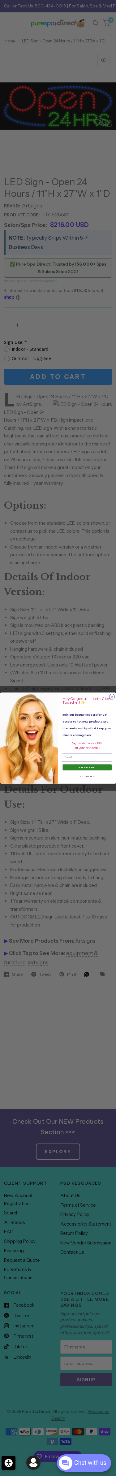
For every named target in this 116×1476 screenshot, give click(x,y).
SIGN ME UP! (87, 767)
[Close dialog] (111, 696)
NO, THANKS (87, 776)
